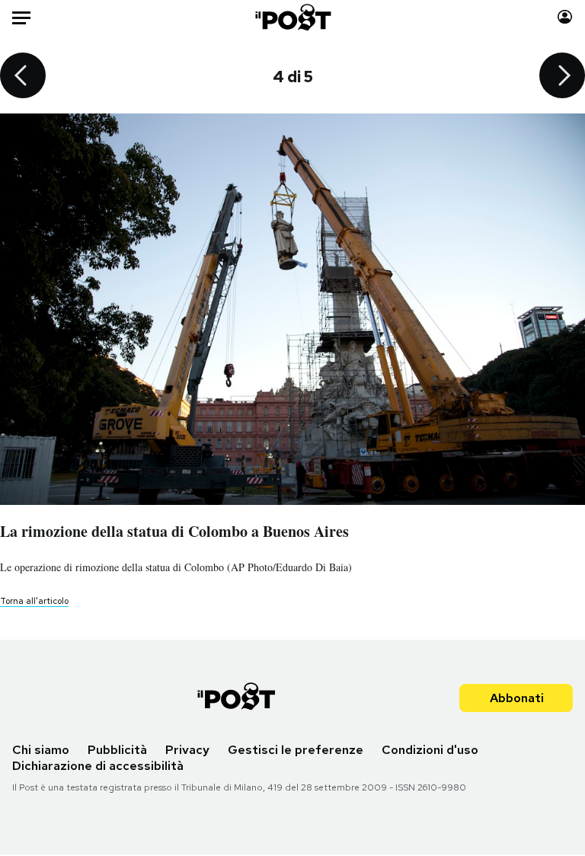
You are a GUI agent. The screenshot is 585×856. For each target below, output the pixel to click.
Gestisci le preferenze (295, 750)
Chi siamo (40, 750)
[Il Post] (292, 17)
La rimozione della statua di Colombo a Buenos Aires (174, 531)
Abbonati (517, 698)
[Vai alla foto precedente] (23, 77)
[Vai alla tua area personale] (565, 17)
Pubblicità (117, 750)
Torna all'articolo (34, 601)
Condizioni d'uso (430, 750)
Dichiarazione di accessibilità (98, 766)
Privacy (187, 750)
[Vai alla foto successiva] (562, 77)
